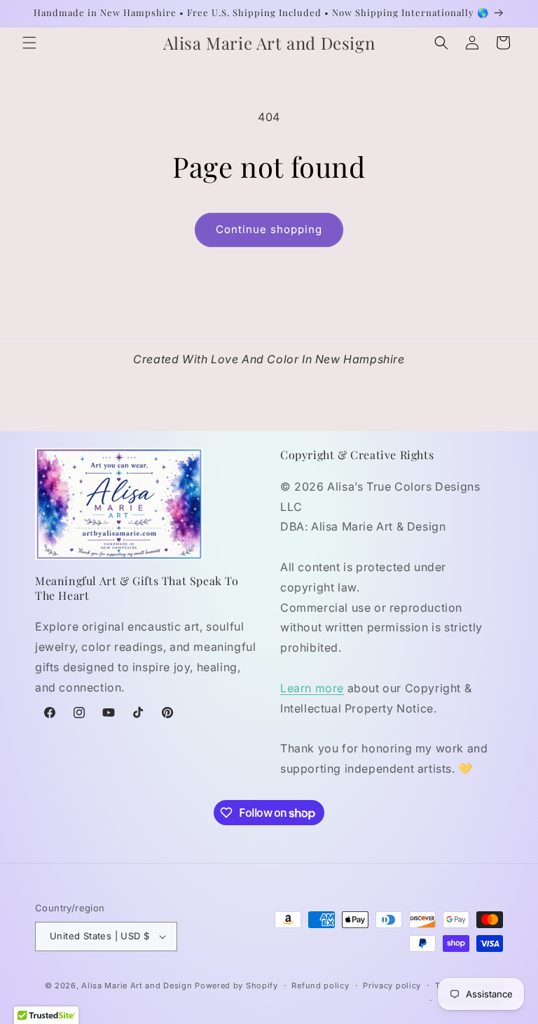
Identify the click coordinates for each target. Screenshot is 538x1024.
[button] (29, 42)
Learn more (312, 688)
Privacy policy (392, 985)
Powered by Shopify (236, 985)
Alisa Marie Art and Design (136, 985)
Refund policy (320, 985)
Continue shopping (269, 229)
